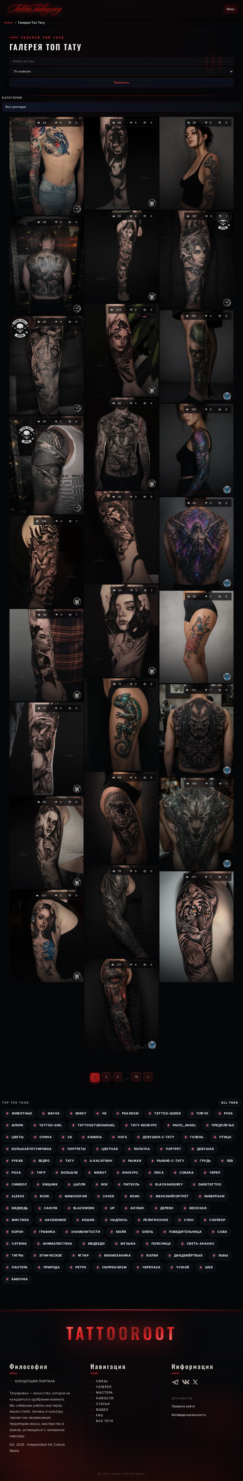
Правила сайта (183, 1406)
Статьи (103, 1404)
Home (8, 22)
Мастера (104, 1392)
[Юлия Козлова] (77, 209)
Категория (12, 97)
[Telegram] (175, 1382)
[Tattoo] (152, 1045)
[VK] (186, 1382)
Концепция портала (35, 1381)
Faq (99, 1415)
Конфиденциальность (189, 1415)
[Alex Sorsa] (77, 601)
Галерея (104, 1387)
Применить (121, 82)
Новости (105, 1398)
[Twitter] (195, 1382)
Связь (102, 1381)
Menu (230, 9)
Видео (102, 1409)
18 (136, 1076)
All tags (229, 1102)
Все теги (104, 1421)
